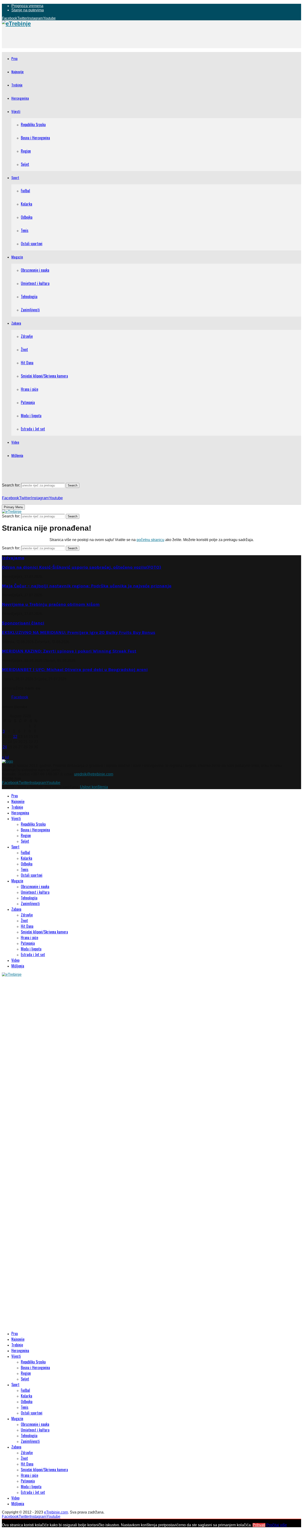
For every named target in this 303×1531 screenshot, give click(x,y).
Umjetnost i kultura (35, 283)
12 (15, 737)
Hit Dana (27, 363)
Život (24, 349)
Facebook (19, 697)
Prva (14, 58)
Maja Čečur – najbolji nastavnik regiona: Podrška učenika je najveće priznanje (86, 586)
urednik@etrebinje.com (93, 774)
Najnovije (17, 71)
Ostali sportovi (31, 243)
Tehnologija (29, 296)
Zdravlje (27, 336)
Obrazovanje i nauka (35, 270)
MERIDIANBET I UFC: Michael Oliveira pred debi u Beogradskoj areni (75, 669)
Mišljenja (17, 455)
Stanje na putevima (27, 10)
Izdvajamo (13, 557)
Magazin (17, 256)
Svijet (25, 164)
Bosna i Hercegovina (35, 138)
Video (15, 442)
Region (26, 151)
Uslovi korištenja (94, 787)
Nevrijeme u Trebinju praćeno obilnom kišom (51, 604)
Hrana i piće (29, 389)
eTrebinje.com (56, 1512)
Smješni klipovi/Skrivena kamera (44, 376)
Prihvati (259, 1525)
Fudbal (25, 191)
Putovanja (28, 402)
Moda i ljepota (31, 415)
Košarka (26, 204)
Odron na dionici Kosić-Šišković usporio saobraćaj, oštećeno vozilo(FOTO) (81, 567)
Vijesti (15, 111)
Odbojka (26, 217)
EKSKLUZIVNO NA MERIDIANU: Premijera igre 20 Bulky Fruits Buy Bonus (78, 632)
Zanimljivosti (30, 310)
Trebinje (16, 84)
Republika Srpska (33, 124)
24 (5, 747)
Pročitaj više (276, 1525)
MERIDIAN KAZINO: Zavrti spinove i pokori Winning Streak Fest (69, 651)
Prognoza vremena (27, 6)
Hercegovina (20, 98)
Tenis (24, 230)
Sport (15, 177)
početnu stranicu (150, 540)
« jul (5, 757)
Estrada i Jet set (33, 429)
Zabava (16, 323)
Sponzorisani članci (23, 623)
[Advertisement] (88, 37)
